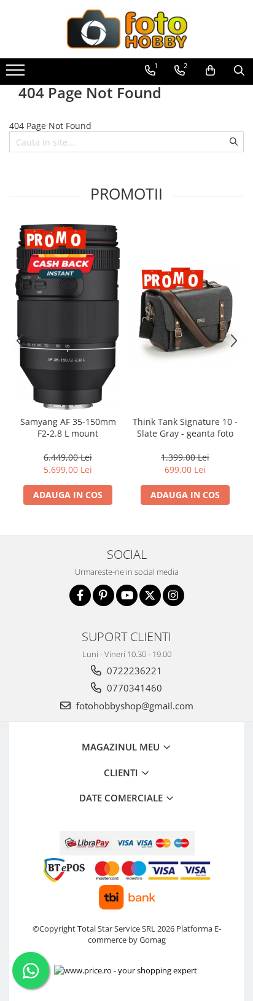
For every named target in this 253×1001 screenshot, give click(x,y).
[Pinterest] (103, 595)
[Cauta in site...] (239, 70)
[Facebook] (80, 595)
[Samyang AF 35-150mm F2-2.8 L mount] (67, 317)
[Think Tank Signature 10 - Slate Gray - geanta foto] (185, 317)
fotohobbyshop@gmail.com (133, 705)
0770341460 (133, 688)
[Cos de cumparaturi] (210, 70)
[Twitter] (150, 595)
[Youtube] (127, 595)
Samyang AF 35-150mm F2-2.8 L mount (68, 427)
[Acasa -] (126, 29)
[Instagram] (173, 595)
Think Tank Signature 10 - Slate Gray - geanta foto (185, 427)
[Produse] (17, 73)
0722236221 (133, 670)
